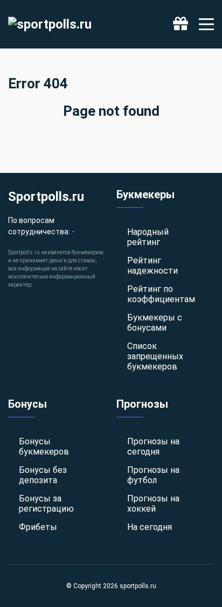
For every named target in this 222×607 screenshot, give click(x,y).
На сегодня (149, 527)
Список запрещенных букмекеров (155, 356)
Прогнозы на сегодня (153, 446)
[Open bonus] (180, 24)
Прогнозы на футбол (153, 475)
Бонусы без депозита (43, 475)
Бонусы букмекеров (44, 446)
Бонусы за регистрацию (46, 503)
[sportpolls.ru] (50, 24)
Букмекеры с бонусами (154, 322)
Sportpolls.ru (46, 196)
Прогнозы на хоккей (153, 503)
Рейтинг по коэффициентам (161, 294)
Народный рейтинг (148, 237)
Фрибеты (38, 527)
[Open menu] (206, 24)
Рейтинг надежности (152, 265)
